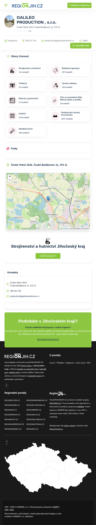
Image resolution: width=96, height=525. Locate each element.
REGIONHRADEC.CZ (13, 429)
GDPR (55, 507)
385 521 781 (15, 291)
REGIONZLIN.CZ (33, 415)
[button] (48, 198)
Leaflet (64, 228)
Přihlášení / (75, 5)
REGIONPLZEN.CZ (12, 400)
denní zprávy (26, 366)
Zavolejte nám (82, 45)
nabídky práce (14, 372)
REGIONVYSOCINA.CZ (35, 405)
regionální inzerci (34, 376)
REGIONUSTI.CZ (11, 419)
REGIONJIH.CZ (10, 410)
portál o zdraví (69, 426)
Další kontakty (47, 256)
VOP (6, 510)
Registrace (85, 5)
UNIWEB (80, 407)
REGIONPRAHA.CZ (12, 415)
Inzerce (52, 363)
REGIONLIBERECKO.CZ (14, 424)
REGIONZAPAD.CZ (12, 405)
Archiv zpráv (81, 363)
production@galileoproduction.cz (24, 296)
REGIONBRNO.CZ (33, 410)
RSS (88, 363)
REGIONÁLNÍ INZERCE (48, 340)
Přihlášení (60, 363)
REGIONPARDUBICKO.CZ (37, 400)
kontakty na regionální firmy (27, 369)
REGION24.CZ (32, 429)
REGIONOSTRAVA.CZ (35, 424)
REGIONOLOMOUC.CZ (35, 419)
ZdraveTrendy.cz (56, 429)
